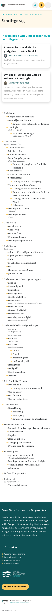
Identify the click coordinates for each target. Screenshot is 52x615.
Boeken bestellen (11, 563)
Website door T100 (9, 610)
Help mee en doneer (16, 586)
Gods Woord (36, 15)
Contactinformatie (12, 560)
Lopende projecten (12, 557)
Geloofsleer (11, 15)
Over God (23, 15)
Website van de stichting (14, 554)
